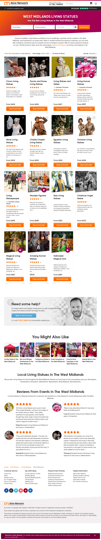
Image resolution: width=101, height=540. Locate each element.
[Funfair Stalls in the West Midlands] (11, 350)
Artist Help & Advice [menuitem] (79, 479)
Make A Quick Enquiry (24, 315)
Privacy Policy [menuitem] (8, 483)
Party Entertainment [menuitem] (54, 477)
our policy (21, 537)
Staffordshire (43, 382)
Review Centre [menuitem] (8, 477)
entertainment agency (58, 45)
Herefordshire (25, 382)
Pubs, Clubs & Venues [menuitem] (55, 483)
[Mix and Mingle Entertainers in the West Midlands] (27, 350)
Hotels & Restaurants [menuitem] (54, 485)
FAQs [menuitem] (6, 475)
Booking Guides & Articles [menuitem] (81, 475)
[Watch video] (91, 75)
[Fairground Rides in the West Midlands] (42, 350)
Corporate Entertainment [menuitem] (56, 475)
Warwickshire (53, 382)
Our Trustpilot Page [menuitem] (10, 479)
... (22, 97)
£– (41, 53)
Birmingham (92, 379)
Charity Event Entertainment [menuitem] (57, 481)
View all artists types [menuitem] (31, 483)
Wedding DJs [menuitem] (29, 481)
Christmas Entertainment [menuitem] (56, 479)
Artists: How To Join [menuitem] (79, 477)
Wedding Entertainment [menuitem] (55, 474)
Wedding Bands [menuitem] (30, 475)
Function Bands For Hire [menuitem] (32, 474)
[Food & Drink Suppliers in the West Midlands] (74, 350)
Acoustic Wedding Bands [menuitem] (32, 477)
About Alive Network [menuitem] (79, 474)
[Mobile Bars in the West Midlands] (89, 350)
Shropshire (34, 382)
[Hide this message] (95, 535)
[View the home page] (16, 3)
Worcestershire (75, 382)
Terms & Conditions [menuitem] (10, 481)
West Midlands (64, 382)
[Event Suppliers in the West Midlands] (58, 350)
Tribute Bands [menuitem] (29, 479)
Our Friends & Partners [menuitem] (80, 481)
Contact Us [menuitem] (7, 474)
